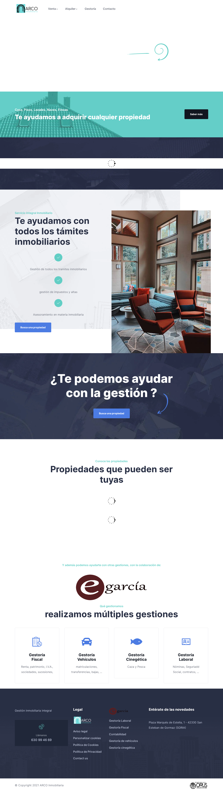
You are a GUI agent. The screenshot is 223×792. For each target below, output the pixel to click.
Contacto (109, 8)
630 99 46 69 (41, 740)
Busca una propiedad (33, 327)
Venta (52, 8)
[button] (13, 507)
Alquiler (70, 8)
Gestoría (90, 8)
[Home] (27, 9)
